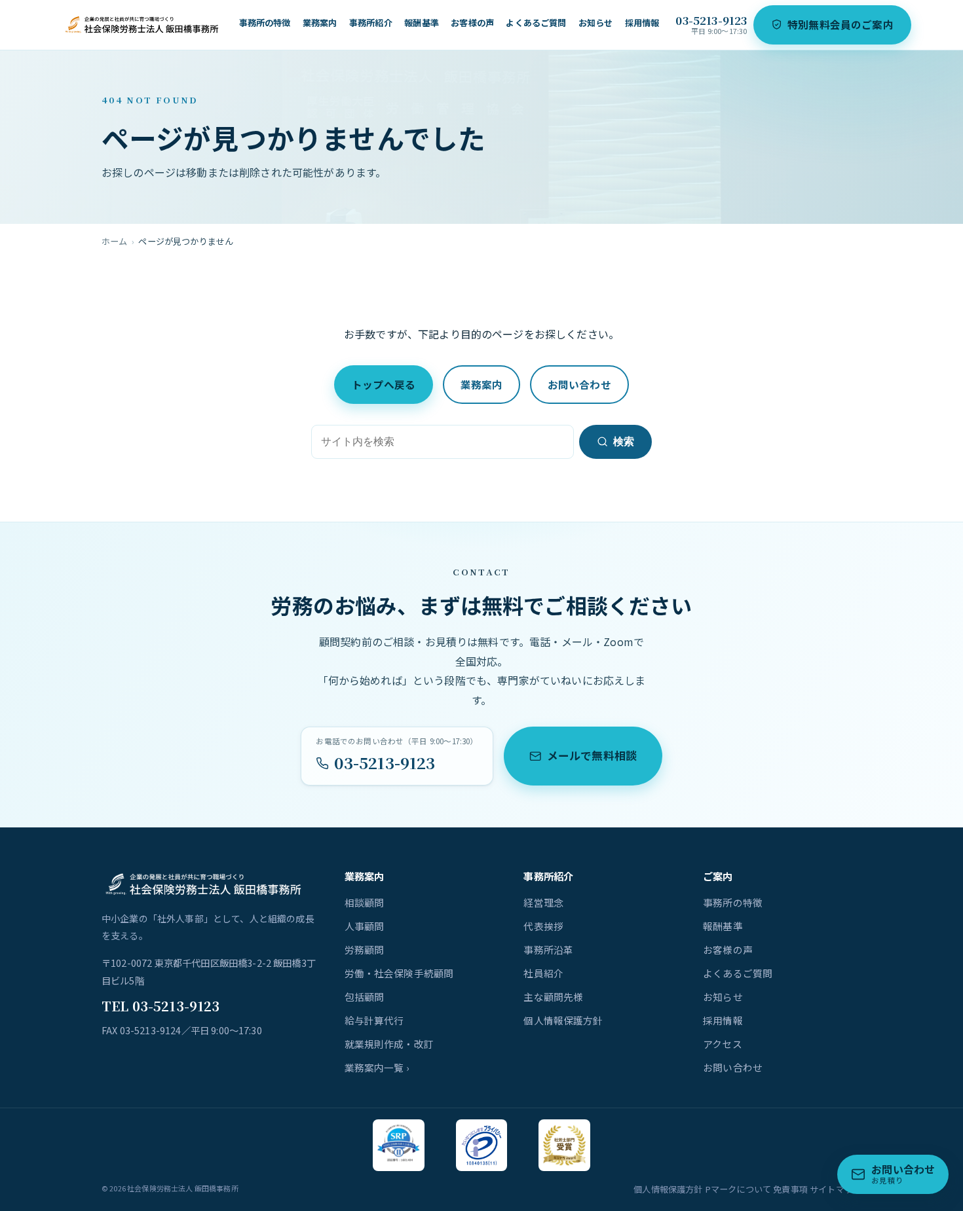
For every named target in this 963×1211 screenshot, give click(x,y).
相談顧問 (365, 902)
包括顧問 (365, 996)
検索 (623, 441)
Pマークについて (738, 1189)
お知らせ (595, 22)
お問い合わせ (579, 384)
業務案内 (320, 22)
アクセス (722, 1044)
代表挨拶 (543, 926)
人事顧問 (365, 926)
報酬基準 (421, 22)
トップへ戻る (383, 384)
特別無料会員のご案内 (840, 24)
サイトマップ (835, 1189)
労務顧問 (365, 949)
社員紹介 (543, 973)
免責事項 (790, 1189)
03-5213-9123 (711, 20)
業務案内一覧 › (377, 1067)
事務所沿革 (548, 949)
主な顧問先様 (553, 996)
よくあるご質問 (536, 22)
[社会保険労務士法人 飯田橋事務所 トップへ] (142, 25)
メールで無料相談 (592, 755)
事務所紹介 (370, 22)
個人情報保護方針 (563, 1020)
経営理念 (543, 902)
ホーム (114, 241)
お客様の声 (472, 22)
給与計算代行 (374, 1020)
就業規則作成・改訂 (389, 1044)
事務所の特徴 (265, 22)
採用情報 (642, 22)
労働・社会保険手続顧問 (399, 973)
